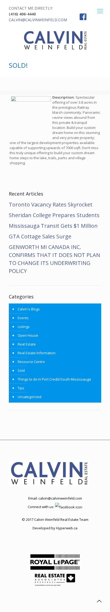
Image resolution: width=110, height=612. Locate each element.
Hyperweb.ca (66, 528)
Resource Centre (31, 361)
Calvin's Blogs (29, 309)
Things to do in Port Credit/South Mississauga (54, 379)
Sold (21, 370)
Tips (21, 388)
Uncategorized (29, 396)
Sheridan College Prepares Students (54, 215)
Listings (24, 326)
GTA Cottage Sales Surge (40, 236)
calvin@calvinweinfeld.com (38, 19)
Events (23, 317)
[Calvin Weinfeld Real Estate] (55, 40)
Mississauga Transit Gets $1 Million (53, 225)
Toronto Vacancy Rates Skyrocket (50, 204)
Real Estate (27, 344)
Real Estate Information (37, 353)
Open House (28, 335)
